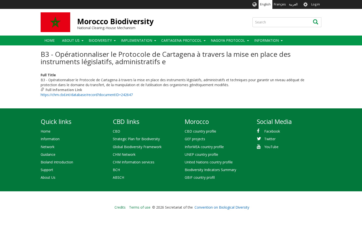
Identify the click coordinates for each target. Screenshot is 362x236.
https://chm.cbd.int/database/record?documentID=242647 (87, 94)
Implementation (136, 40)
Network (47, 146)
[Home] (55, 22)
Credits (120, 207)
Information (50, 139)
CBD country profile (200, 131)
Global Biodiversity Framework (137, 146)
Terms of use (139, 207)
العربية (293, 4)
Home (49, 40)
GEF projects (195, 139)
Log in (315, 4)
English (265, 4)
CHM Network (124, 154)
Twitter (270, 139)
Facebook (272, 131)
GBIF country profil (200, 177)
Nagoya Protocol (228, 40)
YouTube (271, 146)
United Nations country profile (209, 162)
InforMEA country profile (204, 146)
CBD (116, 131)
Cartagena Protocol (181, 40)
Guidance (48, 154)
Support (47, 169)
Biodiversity (100, 40)
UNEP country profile (201, 154)
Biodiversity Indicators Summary (210, 169)
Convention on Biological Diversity (222, 207)
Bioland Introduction (57, 162)
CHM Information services (133, 162)
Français (280, 4)
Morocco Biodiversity (115, 21)
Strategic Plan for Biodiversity (136, 139)
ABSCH (118, 177)
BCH (116, 169)
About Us (71, 40)
